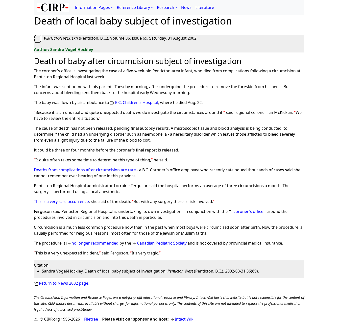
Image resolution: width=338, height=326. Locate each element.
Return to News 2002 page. (64, 283)
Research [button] (165, 7)
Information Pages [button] (92, 7)
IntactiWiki (184, 319)
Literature (204, 7)
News (186, 7)
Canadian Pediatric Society (162, 243)
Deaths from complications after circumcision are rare (85, 170)
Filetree (91, 319)
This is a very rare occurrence (61, 201)
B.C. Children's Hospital (136, 102)
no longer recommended (95, 243)
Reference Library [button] (133, 7)
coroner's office (248, 211)
